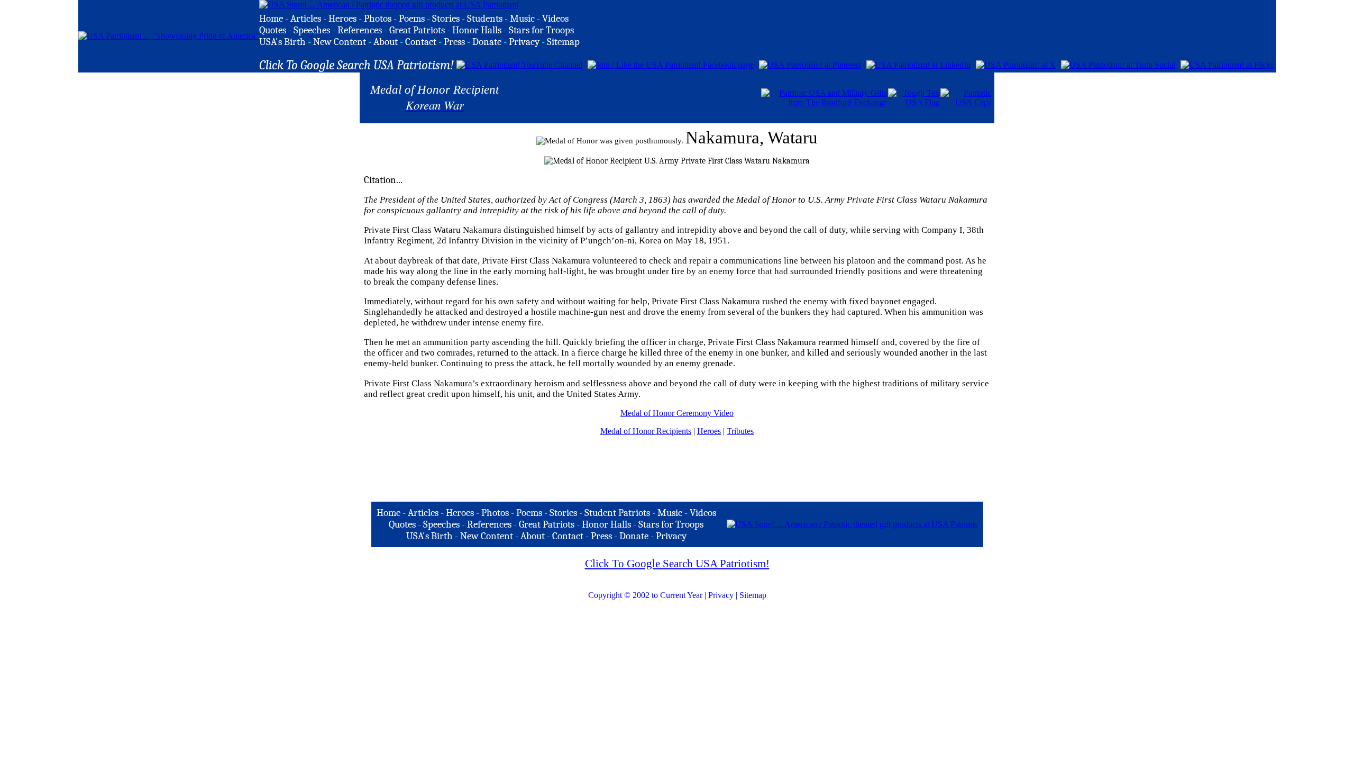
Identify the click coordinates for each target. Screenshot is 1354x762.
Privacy (721, 595)
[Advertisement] (636, 97)
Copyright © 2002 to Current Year (645, 595)
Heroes (709, 431)
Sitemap (752, 595)
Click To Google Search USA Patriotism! (677, 563)
